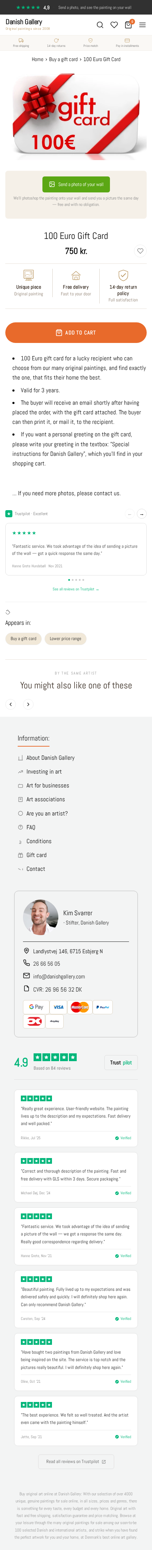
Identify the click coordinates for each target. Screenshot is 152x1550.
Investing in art (44, 771)
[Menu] (142, 25)
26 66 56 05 (46, 963)
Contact (36, 869)
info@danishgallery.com (59, 976)
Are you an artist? (47, 813)
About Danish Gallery (51, 758)
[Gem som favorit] (140, 251)
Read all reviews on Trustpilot (72, 1461)
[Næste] (28, 704)
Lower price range (65, 638)
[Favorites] (114, 25)
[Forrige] (10, 704)
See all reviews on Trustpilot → (76, 588)
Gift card (37, 855)
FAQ (31, 827)
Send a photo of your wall (81, 184)
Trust (121, 1062)
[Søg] (100, 25)
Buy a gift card (23, 638)
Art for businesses (48, 785)
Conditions (39, 841)
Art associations (46, 799)
